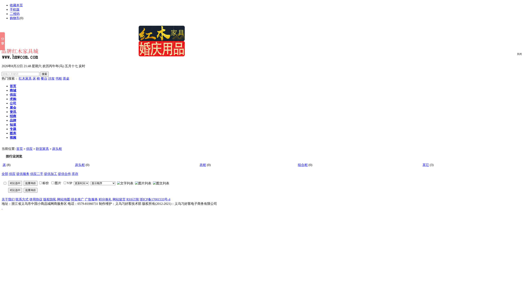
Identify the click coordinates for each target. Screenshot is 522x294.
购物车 (15, 18)
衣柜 (203, 165)
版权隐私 (49, 199)
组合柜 (303, 165)
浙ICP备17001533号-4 (155, 199)
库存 (75, 174)
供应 (29, 148)
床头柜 (57, 148)
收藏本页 (16, 5)
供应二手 (36, 174)
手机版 (15, 9)
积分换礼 (105, 199)
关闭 (519, 54)
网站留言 (119, 199)
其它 (425, 165)
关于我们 (8, 199)
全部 (5, 174)
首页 (19, 148)
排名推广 (77, 199)
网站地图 (63, 199)
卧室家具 (42, 148)
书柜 (58, 78)
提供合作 (64, 174)
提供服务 (22, 174)
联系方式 (22, 199)
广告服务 (91, 199)
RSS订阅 (132, 199)
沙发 (51, 78)
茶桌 (66, 78)
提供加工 (50, 174)
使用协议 (35, 199)
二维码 (15, 14)
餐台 (44, 78)
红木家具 (25, 78)
